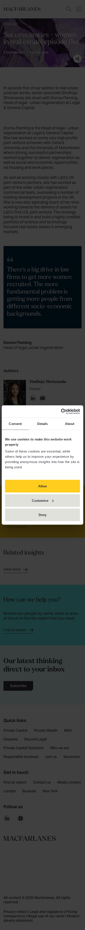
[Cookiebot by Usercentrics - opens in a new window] (61, 411)
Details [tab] (42, 423)
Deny (42, 515)
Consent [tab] (15, 423)
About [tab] (70, 423)
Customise (40, 500)
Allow (42, 486)
